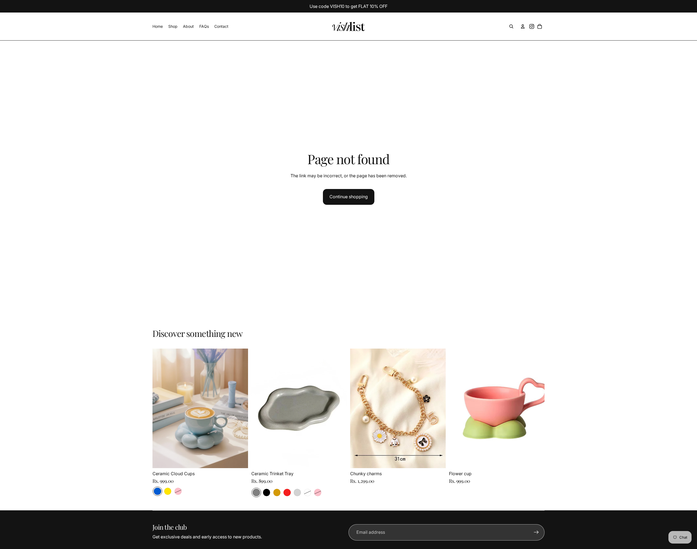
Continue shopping (348, 196)
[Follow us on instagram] (532, 26)
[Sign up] (536, 532)
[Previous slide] (160, 408)
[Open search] (511, 26)
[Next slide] (240, 408)
